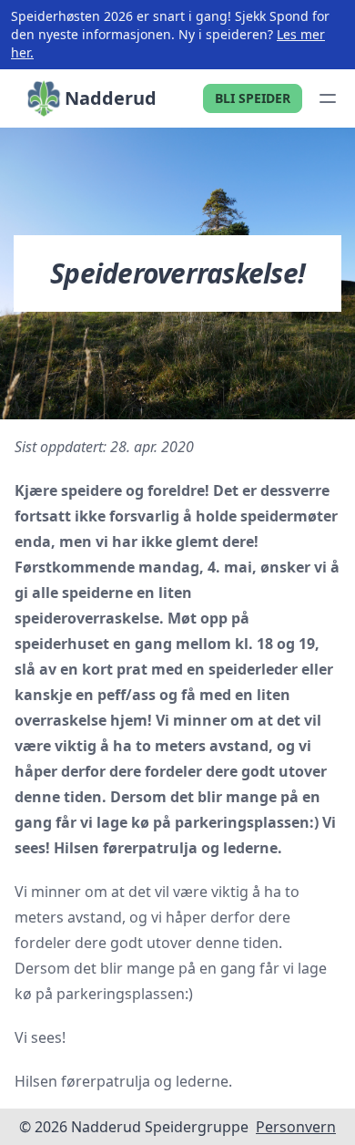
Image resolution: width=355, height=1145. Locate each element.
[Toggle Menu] (328, 98)
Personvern (296, 1127)
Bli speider (252, 98)
